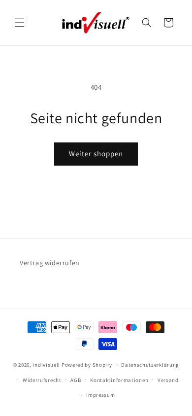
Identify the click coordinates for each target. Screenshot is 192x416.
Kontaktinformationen (119, 380)
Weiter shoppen (96, 153)
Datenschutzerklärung (150, 364)
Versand (168, 380)
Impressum (100, 394)
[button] (20, 23)
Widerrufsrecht (42, 380)
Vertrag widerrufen (50, 262)
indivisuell (46, 364)
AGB (75, 380)
